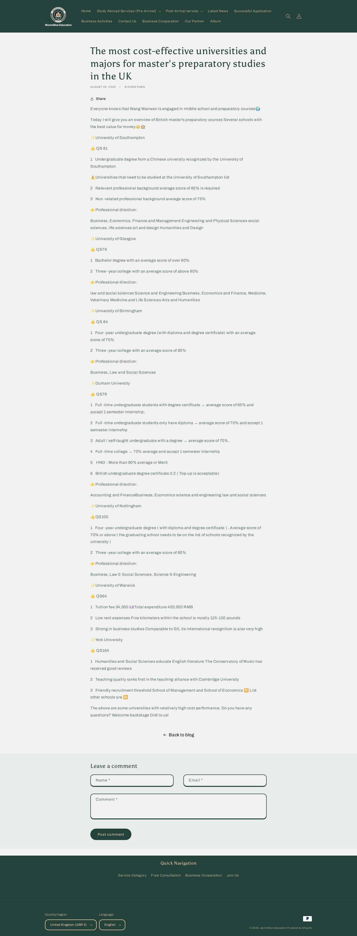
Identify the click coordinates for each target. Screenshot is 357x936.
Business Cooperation (203, 875)
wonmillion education (273, 928)
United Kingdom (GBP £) (68, 925)
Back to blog (181, 734)
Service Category (132, 875)
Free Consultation (166, 875)
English (110, 925)
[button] (128, 11)
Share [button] (101, 99)
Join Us (233, 875)
